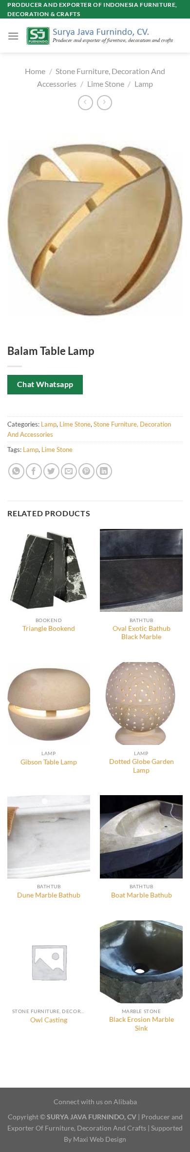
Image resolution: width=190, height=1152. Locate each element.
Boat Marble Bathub (141, 895)
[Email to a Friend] (69, 471)
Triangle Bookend (48, 628)
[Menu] (13, 36)
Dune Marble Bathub (48, 895)
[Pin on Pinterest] (86, 471)
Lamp (143, 83)
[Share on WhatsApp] (16, 471)
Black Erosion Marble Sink (141, 1023)
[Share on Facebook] (34, 471)
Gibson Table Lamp (48, 762)
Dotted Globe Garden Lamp (141, 766)
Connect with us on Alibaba (95, 1101)
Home (35, 71)
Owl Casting (48, 1020)
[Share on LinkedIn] (104, 471)
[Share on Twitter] (51, 471)
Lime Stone (105, 83)
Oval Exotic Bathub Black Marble (142, 633)
